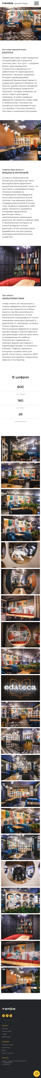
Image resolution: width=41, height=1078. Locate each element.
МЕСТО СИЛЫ (6, 1037)
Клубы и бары (6, 1047)
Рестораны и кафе (7, 1044)
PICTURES (5, 1028)
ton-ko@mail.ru (6, 1064)
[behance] (10, 1015)
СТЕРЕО (4, 1034)
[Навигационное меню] (36, 3)
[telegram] (3, 1015)
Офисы (4, 1050)
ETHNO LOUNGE (6, 1031)
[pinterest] (7, 1015)
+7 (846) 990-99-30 (7, 1062)
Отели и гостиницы (7, 1053)
